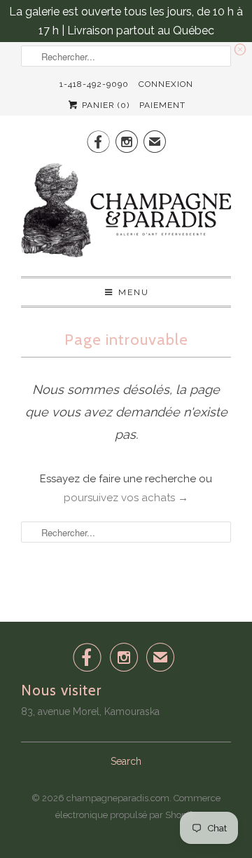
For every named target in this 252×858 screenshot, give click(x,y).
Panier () (104, 105)
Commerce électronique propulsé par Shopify (137, 806)
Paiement (162, 105)
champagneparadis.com (117, 798)
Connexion (166, 84)
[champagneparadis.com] (126, 214)
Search (126, 761)
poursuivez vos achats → (126, 497)
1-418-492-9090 (94, 84)
